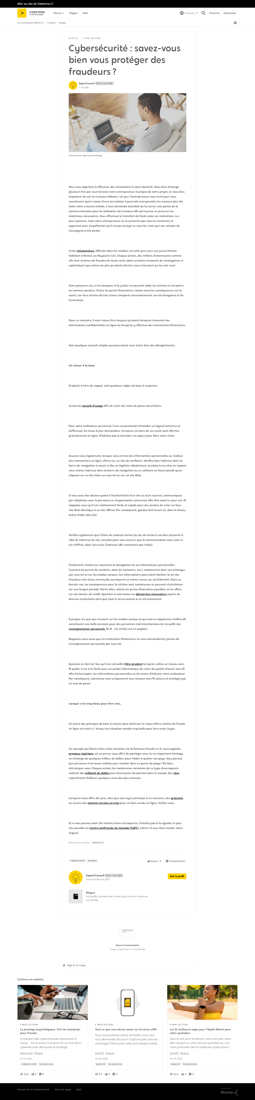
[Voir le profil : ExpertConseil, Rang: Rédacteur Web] (73, 85)
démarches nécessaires (151, 594)
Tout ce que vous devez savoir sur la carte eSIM (125, 1029)
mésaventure (85, 251)
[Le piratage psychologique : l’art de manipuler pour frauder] (53, 1002)
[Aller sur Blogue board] (76, 896)
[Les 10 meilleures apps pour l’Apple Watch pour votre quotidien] (202, 1002)
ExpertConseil (87, 83)
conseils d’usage (92, 406)
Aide (79, 1089)
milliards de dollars (97, 773)
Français (51, 22)
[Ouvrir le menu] (235, 22)
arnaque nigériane (81, 753)
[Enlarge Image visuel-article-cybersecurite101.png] (127, 122)
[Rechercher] (203, 13)
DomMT (99, 1053)
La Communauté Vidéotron (30, 22)
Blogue (62, 22)
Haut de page (63, 1089)
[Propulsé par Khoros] (229, 1092)
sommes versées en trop (103, 803)
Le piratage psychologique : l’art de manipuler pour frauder (50, 1031)
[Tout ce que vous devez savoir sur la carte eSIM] (127, 1002)
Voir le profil (177, 876)
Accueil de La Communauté (33, 1089)
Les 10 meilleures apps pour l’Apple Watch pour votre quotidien (200, 1031)
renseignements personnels (87, 629)
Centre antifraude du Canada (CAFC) (114, 828)
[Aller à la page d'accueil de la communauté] (32, 13)
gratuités (177, 798)
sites (176, 773)
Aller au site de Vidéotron (33, 4)
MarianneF (26, 1053)
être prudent (134, 664)
